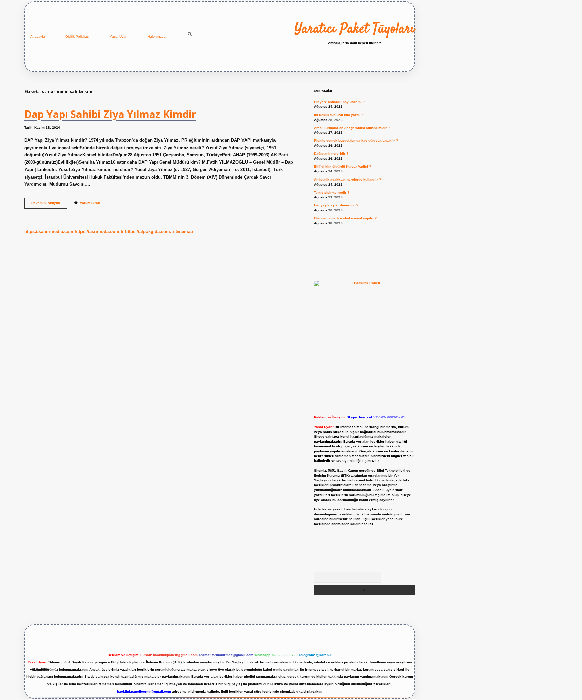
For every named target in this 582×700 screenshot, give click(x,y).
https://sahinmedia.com (48, 231)
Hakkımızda (157, 36)
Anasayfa (37, 36)
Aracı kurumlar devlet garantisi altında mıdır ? (352, 128)
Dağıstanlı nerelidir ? (331, 153)
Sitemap (184, 231)
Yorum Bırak (90, 203)
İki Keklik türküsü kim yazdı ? (338, 115)
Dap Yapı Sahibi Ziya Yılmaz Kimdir (110, 114)
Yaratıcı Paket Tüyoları (354, 29)
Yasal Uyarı (118, 36)
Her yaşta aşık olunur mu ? (336, 205)
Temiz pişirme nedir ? (331, 192)
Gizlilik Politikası (77, 36)
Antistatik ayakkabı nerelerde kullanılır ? (347, 179)
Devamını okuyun (49, 205)
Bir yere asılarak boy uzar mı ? (339, 102)
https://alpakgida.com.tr (149, 231)
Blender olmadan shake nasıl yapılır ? (345, 218)
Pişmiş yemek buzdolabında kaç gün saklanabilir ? (356, 140)
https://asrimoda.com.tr (99, 231)
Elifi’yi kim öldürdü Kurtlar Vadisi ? (342, 166)
